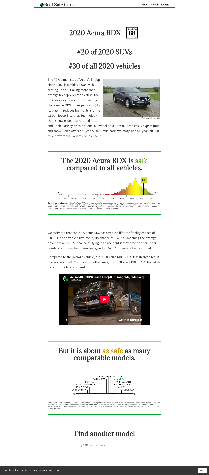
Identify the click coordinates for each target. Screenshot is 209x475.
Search (155, 4)
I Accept (202, 470)
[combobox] (104, 445)
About (145, 4)
